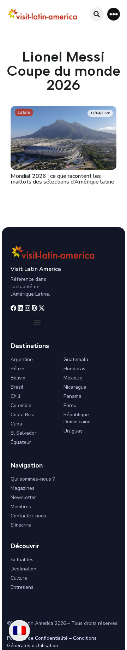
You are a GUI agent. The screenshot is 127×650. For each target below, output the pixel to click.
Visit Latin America (36, 269)
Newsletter (23, 497)
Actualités (22, 559)
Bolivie (18, 378)
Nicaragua (75, 387)
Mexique (73, 378)
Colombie (21, 405)
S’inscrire (21, 525)
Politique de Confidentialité (37, 638)
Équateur (21, 442)
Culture (19, 578)
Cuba (16, 423)
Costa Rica (23, 414)
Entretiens (22, 587)
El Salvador (23, 433)
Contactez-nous (28, 515)
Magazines (23, 488)
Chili (15, 396)
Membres (21, 506)
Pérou (70, 405)
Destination (23, 568)
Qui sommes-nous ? (33, 479)
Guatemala (76, 359)
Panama (72, 396)
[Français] (19, 630)
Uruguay (73, 431)
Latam (24, 112)
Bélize (17, 368)
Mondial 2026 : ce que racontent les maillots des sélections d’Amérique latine (62, 179)
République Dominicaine (77, 418)
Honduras (74, 368)
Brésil (17, 387)
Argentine (22, 359)
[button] (113, 14)
